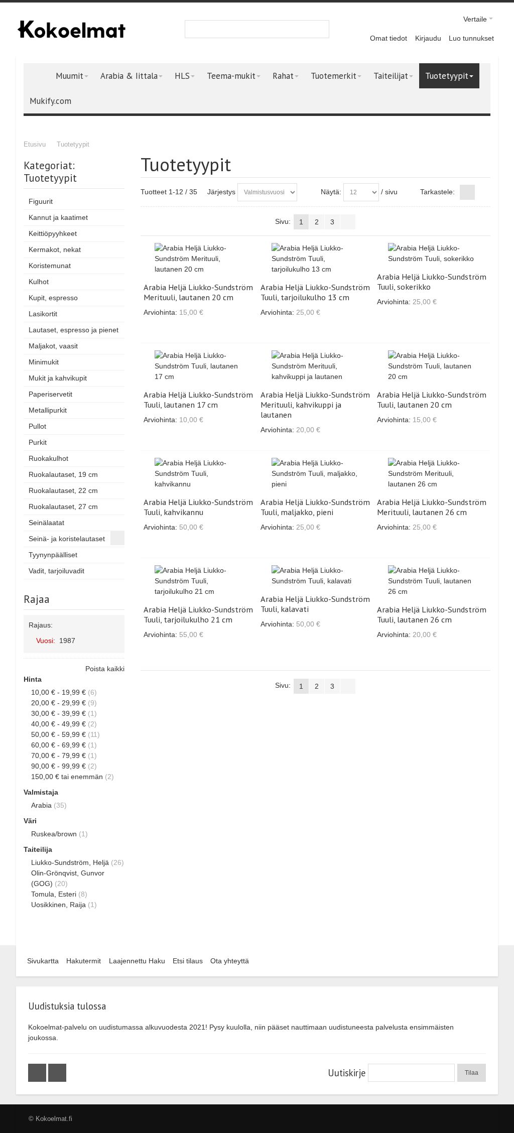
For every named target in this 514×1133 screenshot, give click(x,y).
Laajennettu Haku (137, 961)
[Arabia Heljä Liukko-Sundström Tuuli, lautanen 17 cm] (198, 366)
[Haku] (320, 29)
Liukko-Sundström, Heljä (70, 862)
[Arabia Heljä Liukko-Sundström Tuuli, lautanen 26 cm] (432, 581)
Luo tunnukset (471, 38)
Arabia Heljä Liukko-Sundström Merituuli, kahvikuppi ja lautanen (315, 404)
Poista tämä (114, 640)
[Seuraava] (347, 221)
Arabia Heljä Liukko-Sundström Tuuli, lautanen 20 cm (431, 399)
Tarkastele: (437, 192)
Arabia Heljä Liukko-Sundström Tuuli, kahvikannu (198, 507)
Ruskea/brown (54, 834)
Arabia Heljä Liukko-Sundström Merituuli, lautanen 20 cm (198, 292)
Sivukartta (43, 961)
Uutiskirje (346, 1073)
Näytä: (331, 192)
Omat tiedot (388, 38)
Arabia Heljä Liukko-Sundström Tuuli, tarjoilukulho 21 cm (198, 614)
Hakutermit (83, 961)
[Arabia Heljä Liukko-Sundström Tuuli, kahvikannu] (198, 473)
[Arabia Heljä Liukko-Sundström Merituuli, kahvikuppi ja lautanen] (315, 366)
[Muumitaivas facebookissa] (38, 1073)
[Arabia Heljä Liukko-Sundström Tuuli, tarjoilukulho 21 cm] (198, 581)
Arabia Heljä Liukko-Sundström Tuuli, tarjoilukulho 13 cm (315, 292)
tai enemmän (67, 777)
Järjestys (221, 192)
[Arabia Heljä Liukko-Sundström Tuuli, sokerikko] (432, 253)
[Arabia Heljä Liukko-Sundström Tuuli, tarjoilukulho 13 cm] (315, 259)
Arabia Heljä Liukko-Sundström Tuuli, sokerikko (431, 281)
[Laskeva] (306, 192)
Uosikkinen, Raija (58, 905)
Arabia (41, 805)
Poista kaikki (104, 669)
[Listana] (482, 192)
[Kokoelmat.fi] (71, 29)
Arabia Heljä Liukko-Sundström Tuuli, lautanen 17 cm (198, 399)
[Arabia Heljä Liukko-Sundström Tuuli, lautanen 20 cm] (432, 366)
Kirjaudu (428, 38)
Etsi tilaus (188, 961)
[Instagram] (57, 1073)
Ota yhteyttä (229, 961)
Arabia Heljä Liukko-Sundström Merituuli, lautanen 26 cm (431, 507)
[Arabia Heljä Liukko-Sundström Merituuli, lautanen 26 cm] (432, 473)
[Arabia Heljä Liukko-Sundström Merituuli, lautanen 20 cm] (198, 259)
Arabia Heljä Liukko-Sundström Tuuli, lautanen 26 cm (431, 614)
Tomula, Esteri (53, 894)
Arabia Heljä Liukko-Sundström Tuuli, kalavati (315, 603)
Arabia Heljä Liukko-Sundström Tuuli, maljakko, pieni (315, 507)
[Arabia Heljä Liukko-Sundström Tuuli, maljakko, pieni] (315, 473)
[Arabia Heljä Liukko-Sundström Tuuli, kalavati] (315, 575)
